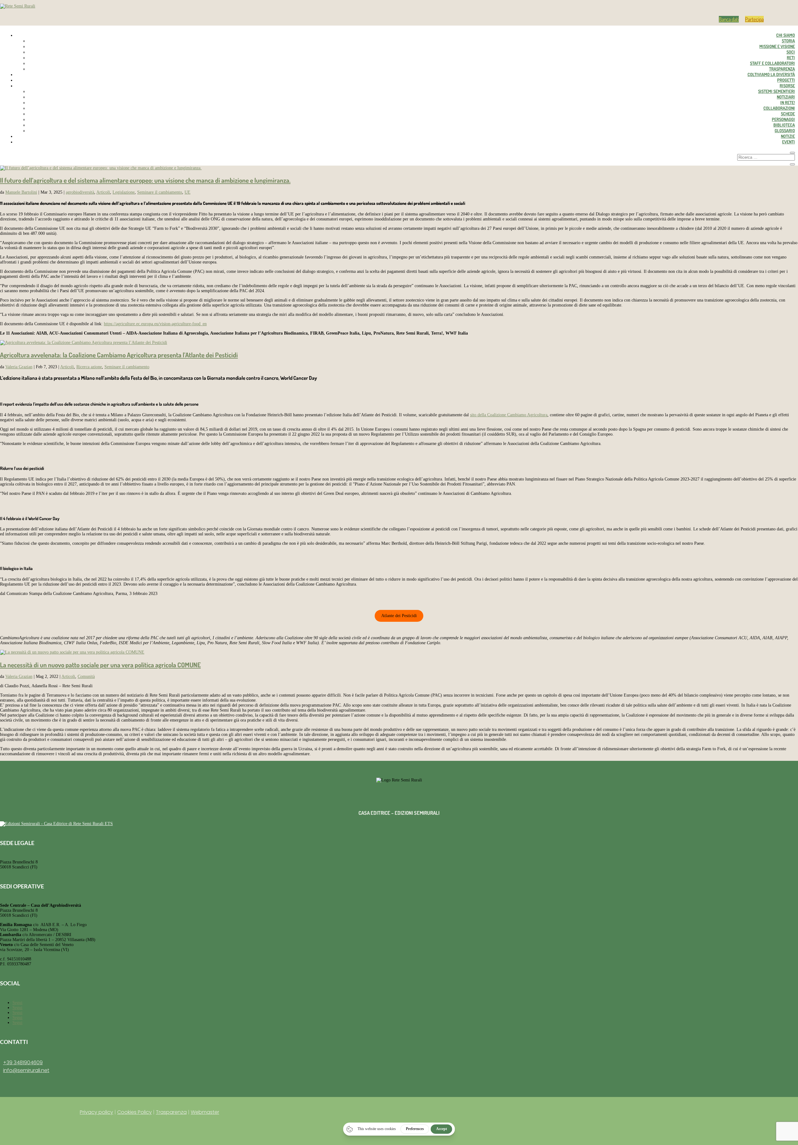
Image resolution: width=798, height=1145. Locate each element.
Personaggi (783, 119)
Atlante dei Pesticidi (399, 615)
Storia (788, 40)
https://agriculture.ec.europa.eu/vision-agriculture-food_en (155, 323)
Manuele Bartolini (21, 192)
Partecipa (754, 19)
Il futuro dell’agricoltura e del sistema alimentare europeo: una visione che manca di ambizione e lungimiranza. (145, 180)
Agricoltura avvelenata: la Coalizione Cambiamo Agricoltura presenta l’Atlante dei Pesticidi (119, 354)
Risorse (787, 85)
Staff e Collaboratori (772, 63)
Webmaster (205, 1112)
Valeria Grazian (18, 367)
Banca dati (729, 19)
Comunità (86, 676)
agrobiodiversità (80, 192)
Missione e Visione (777, 46)
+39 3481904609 (23, 1062)
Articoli (103, 192)
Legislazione (124, 192)
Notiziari (786, 96)
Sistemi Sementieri (776, 91)
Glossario (785, 130)
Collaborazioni (779, 108)
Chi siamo (785, 35)
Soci (790, 52)
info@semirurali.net (26, 1070)
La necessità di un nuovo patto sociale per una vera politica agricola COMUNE (100, 664)
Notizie (788, 136)
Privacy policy (96, 1112)
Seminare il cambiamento (159, 192)
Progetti (786, 80)
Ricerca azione (89, 367)
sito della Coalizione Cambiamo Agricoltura (508, 415)
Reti (791, 57)
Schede (788, 113)
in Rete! (787, 102)
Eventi (788, 141)
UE (187, 192)
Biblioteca (784, 125)
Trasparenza (782, 68)
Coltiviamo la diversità (771, 74)
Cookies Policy (134, 1112)
